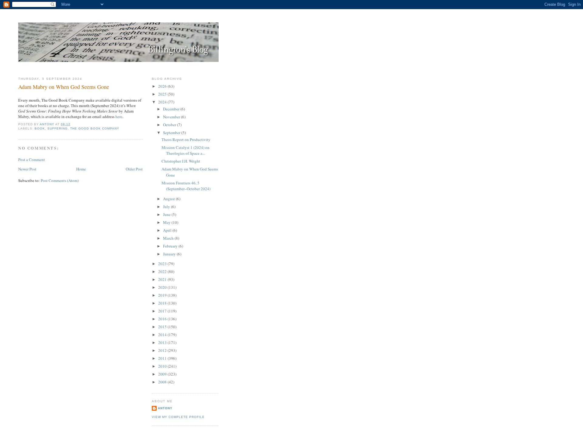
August (169, 198)
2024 (163, 102)
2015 (163, 326)
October (170, 124)
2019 (163, 295)
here (118, 116)
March (169, 238)
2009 (163, 374)
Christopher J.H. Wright (181, 161)
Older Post (134, 169)
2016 (163, 319)
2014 (163, 334)
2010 (163, 366)
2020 (163, 287)
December (171, 109)
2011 (163, 358)
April (167, 230)
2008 (163, 382)
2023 (163, 263)
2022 (163, 271)
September (172, 132)
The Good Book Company (94, 128)
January (170, 254)
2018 (163, 303)
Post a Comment (31, 159)
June (167, 214)
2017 (163, 311)
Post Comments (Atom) (60, 180)
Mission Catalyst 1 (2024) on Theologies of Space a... (186, 150)
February (171, 246)
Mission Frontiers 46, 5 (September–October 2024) (186, 186)
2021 (163, 279)
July (167, 206)
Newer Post (27, 169)
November (172, 117)
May (167, 222)
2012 (163, 350)
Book (40, 128)
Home (81, 169)
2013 (163, 342)
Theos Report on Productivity (186, 139)
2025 (163, 94)
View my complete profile (178, 417)
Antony (165, 408)
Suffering (57, 128)
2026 (163, 86)
